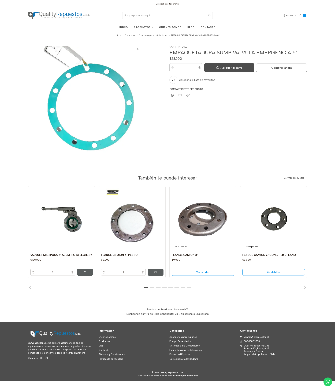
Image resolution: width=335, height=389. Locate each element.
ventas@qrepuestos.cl (256, 336)
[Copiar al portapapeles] (188, 95)
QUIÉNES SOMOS (170, 27)
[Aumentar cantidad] (199, 67)
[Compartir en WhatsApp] (172, 95)
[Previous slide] (30, 287)
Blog (101, 345)
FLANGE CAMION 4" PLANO (119, 255)
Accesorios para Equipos (183, 336)
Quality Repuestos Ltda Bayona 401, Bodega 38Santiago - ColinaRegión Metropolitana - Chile (259, 350)
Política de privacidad (111, 358)
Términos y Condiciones (112, 354)
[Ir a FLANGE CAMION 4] (132, 219)
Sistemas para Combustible (184, 345)
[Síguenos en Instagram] (41, 358)
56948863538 (252, 341)
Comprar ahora (281, 67)
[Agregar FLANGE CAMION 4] (155, 272)
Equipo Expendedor (180, 341)
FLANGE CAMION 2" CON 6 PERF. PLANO (269, 255)
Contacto (104, 350)
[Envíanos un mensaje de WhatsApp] (327, 381)
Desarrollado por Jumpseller (183, 375)
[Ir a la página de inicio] (59, 15)
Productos (130, 35)
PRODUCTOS (142, 27)
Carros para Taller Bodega (183, 358)
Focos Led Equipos (179, 354)
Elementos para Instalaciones (153, 35)
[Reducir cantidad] (172, 67)
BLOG (191, 27)
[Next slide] (304, 287)
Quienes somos (107, 336)
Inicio (118, 35)
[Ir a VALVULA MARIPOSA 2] (61, 219)
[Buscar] (210, 15)
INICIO (123, 27)
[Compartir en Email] (180, 95)
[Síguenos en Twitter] (46, 358)
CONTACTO (208, 27)
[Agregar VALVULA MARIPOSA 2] (85, 272)
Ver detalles (202, 272)
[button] (146, 287)
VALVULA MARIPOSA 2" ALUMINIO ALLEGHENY (61, 255)
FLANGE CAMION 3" (185, 255)
